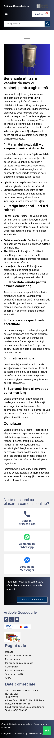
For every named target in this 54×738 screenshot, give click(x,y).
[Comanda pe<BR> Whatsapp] (27, 537)
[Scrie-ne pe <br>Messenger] (27, 560)
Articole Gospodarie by (16, 6)
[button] (6, 14)
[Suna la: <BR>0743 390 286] (27, 514)
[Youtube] (17, 619)
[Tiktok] (11, 619)
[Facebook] (6, 619)
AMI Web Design (36, 733)
